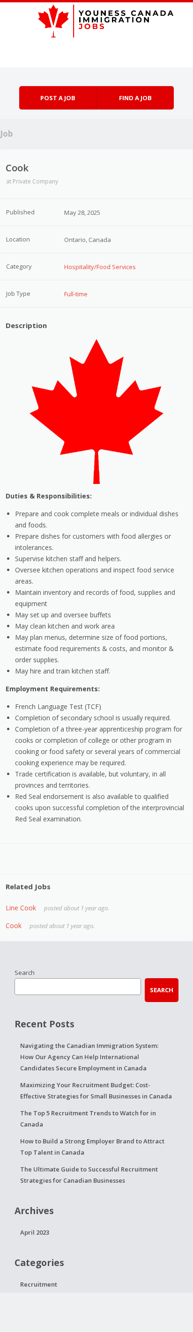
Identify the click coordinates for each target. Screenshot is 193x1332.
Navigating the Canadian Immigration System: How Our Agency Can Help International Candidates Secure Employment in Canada (89, 1056)
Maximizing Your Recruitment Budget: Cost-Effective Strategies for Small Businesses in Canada (96, 1090)
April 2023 (34, 1232)
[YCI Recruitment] (96, 19)
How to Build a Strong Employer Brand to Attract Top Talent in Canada (92, 1146)
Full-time (76, 294)
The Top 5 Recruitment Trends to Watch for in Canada (88, 1118)
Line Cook (21, 907)
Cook (14, 925)
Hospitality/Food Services (100, 267)
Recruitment (38, 1284)
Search (25, 972)
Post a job (57, 98)
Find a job (135, 98)
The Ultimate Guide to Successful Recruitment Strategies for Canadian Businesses (89, 1175)
